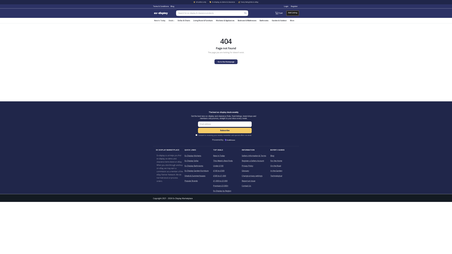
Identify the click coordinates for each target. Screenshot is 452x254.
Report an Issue (248, 181)
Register (294, 6)
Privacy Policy (247, 166)
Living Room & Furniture (203, 21)
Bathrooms (264, 21)
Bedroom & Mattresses (247, 21)
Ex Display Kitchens (193, 155)
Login (286, 6)
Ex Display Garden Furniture (196, 170)
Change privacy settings (252, 176)
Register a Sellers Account (253, 160)
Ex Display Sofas (191, 160)
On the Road (275, 166)
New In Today (159, 21)
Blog (172, 6)
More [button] (292, 21)
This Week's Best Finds (223, 160)
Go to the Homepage (226, 62)
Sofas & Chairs (184, 21)
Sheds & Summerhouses (195, 176)
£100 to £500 (218, 170)
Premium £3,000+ (220, 186)
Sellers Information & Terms (254, 155)
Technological (276, 176)
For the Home (276, 160)
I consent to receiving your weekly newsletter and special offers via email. (225, 135)
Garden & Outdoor (279, 21)
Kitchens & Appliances (225, 21)
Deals (171, 21)
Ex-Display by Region (222, 191)
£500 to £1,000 (219, 176)
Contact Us (246, 186)
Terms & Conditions (161, 6)
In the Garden (276, 170)
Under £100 (218, 166)
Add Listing (292, 13)
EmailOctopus (231, 140)
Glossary (245, 170)
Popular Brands (191, 181)
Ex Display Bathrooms (194, 166)
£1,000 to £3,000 (220, 181)
